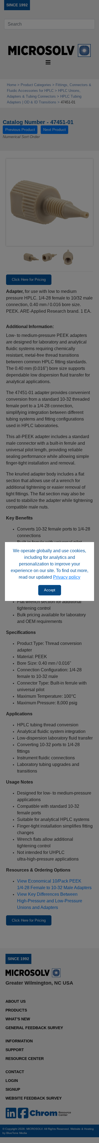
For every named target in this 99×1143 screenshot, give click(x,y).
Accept (49, 590)
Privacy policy (66, 577)
